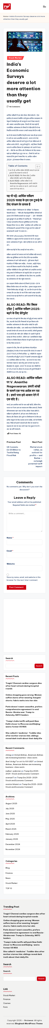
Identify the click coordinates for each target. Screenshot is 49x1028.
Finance (9, 873)
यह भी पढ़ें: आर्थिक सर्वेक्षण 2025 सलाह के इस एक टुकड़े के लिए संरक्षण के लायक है (24, 171)
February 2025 (12, 834)
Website (11, 564)
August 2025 (11, 803)
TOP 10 (9, 888)
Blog (8, 868)
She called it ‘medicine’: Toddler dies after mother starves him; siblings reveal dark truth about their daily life (24, 736)
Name (10, 538)
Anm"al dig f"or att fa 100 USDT (20, 761)
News (8, 878)
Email (10, 551)
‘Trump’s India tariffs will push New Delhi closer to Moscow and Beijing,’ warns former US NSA (23, 724)
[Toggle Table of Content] (36, 166)
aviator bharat (12, 784)
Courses (6, 1003)
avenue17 (10, 777)
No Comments (14, 107)
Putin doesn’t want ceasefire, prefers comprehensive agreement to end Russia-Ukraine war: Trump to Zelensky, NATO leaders (24, 710)
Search (9, 658)
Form (5, 1007)
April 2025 (10, 824)
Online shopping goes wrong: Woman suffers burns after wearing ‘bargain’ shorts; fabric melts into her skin (24, 698)
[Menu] (44, 6)
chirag (8, 755)
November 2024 (13, 849)
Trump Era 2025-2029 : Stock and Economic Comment (24, 785)
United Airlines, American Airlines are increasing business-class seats (24, 764)
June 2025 (10, 813)
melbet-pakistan (13, 771)
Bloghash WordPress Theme (29, 1023)
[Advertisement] (24, 625)
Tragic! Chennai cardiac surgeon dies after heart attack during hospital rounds (24, 686)
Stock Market (15, 58)
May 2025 (10, 819)
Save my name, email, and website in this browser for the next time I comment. (24, 578)
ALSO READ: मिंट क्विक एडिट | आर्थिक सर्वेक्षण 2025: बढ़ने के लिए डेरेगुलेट (22, 176)
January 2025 (12, 839)
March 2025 (11, 829)
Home (5, 16)
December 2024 (13, 844)
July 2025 (10, 808)
